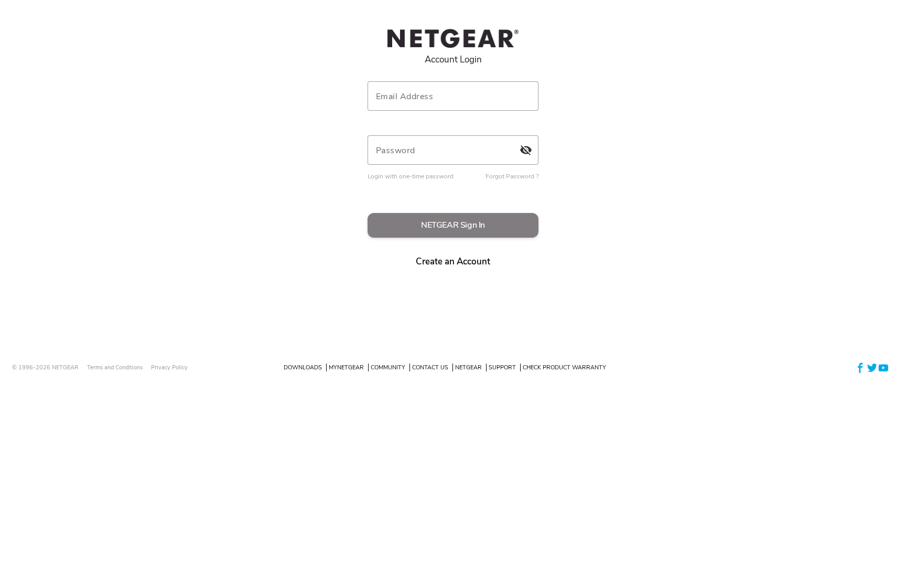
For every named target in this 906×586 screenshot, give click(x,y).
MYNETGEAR (346, 367)
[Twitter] (872, 367)
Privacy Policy (169, 367)
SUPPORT (502, 367)
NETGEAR (468, 367)
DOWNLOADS (303, 367)
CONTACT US (430, 367)
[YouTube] (883, 367)
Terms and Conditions (115, 367)
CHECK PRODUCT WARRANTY (564, 367)
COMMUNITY (388, 367)
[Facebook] (860, 367)
